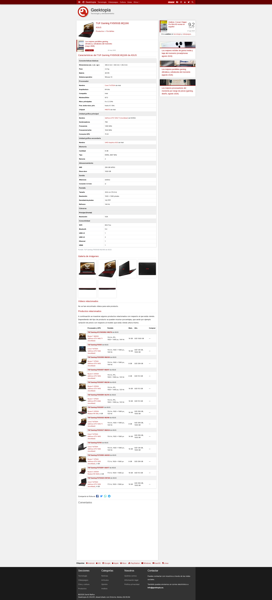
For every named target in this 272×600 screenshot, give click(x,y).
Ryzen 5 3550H (93, 374)
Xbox (124, 563)
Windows (147, 563)
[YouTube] (185, 2)
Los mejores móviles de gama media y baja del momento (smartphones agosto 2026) (177, 53)
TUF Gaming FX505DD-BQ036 (99, 357)
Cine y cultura (83, 584)
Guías (129, 2)
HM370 (107, 109)
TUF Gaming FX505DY (96, 407)
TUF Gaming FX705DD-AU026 (99, 455)
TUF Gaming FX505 (95, 345)
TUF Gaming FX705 (95, 443)
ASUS (98, 27)
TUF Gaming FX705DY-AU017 (98, 468)
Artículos (105, 580)
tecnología (177, 34)
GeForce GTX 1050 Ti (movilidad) (116, 118)
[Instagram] (181, 2)
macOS (157, 563)
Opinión (104, 584)
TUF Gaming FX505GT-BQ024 (99, 430)
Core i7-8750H (110, 85)
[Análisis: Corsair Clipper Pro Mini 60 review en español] (163, 26)
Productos (100, 31)
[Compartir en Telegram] (109, 496)
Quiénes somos (130, 576)
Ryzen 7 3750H (93, 361)
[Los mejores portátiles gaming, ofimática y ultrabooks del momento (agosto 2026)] (178, 63)
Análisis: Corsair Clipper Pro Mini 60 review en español (177, 24)
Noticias (104, 576)
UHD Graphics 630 (111, 142)
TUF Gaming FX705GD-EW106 (99, 478)
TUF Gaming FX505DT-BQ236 (99, 382)
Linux (166, 563)
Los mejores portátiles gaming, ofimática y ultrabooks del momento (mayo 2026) (98, 44)
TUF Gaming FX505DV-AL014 (98, 395)
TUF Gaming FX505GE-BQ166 (112, 23)
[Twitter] (189, 2)
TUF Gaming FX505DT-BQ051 (98, 370)
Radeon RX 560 (93, 413)
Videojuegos (113, 2)
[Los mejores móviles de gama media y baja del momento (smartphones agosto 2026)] (178, 45)
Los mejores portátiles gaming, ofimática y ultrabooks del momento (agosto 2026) (176, 72)
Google (107, 563)
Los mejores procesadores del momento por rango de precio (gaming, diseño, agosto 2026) (177, 91)
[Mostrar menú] (79, 2)
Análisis (104, 588)
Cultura (123, 2)
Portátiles (110, 31)
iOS (99, 563)
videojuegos (187, 34)
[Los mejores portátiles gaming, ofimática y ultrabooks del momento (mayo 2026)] (80, 46)
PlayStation (135, 563)
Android (91, 563)
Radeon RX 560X (94, 474)
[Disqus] (117, 532)
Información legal (131, 580)
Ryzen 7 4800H (93, 336)
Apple (116, 563)
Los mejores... (89, 50)
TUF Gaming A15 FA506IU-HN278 (100, 332)
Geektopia (90, 2)
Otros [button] (136, 2)
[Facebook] (177, 2)
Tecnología (102, 2)
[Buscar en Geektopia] (193, 2)
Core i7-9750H (93, 434)
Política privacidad (131, 584)
